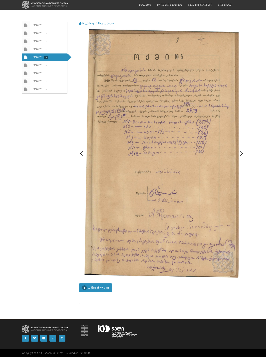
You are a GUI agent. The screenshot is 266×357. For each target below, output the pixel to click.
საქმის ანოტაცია (98, 287)
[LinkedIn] (52, 338)
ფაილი (40, 25)
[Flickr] (43, 338)
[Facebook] (25, 338)
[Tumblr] (62, 338)
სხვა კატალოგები (200, 4)
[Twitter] (34, 338)
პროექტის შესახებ (169, 4)
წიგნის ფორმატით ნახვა (98, 23)
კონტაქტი (225, 4)
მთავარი (145, 4)
